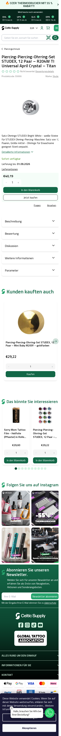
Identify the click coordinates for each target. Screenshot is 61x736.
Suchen (55, 37)
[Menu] (56, 28)
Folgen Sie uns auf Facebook (20, 625)
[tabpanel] (16, 435)
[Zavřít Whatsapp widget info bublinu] (11, 708)
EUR (32, 28)
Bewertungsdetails (44, 71)
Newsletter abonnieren (44, 596)
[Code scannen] (48, 37)
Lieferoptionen (10, 169)
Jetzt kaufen (30, 197)
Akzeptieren (29, 728)
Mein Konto (42, 28)
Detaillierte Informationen (16, 152)
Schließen (25, 205)
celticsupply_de (27, 625)
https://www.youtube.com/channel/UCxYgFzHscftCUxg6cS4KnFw (40, 625)
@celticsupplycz (33, 625)
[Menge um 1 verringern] (6, 182)
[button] (49, 713)
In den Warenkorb (30, 190)
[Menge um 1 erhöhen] (18, 182)
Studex (56, 76)
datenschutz (50, 602)
